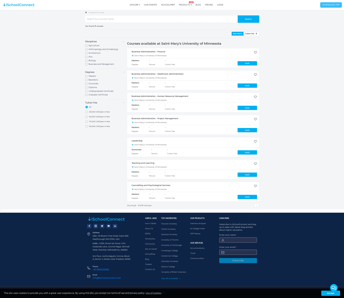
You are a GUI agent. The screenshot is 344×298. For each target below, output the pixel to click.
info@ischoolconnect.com (107, 278)
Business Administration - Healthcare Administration (158, 74)
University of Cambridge (171, 245)
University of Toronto (169, 240)
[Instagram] (96, 226)
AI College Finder (197, 229)
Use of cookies (153, 293)
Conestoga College (169, 251)
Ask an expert (151, 249)
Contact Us (150, 269)
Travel (192, 253)
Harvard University (169, 224)
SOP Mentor (195, 234)
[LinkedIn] (115, 226)
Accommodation (197, 248)
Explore (134, 5)
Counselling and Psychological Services (151, 185)
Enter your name (227, 235)
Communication (197, 258)
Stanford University (169, 234)
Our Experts (150, 5)
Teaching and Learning (143, 163)
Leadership (137, 141)
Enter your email (228, 247)
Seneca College (168, 267)
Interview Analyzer (198, 223)
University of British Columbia (173, 272)
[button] (334, 288)
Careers (148, 264)
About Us (149, 229)
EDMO (147, 234)
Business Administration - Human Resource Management (160, 96)
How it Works (150, 223)
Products (184, 4)
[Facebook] (89, 226)
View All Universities (169, 278)
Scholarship (150, 239)
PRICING (209, 5)
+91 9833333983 (101, 269)
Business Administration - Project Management (155, 118)
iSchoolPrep (168, 5)
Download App (331, 5)
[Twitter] (102, 226)
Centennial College (169, 256)
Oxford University (168, 229)
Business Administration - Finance (148, 51)
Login (220, 5)
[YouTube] (108, 226)
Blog (198, 5)
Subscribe (238, 260)
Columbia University (169, 261)
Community (150, 244)
